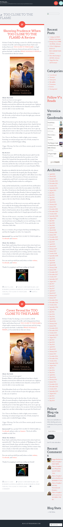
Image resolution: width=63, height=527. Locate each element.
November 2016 (53, 302)
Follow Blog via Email (52, 412)
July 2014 (51, 368)
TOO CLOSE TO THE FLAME (23, 47)
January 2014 (52, 382)
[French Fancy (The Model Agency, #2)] (61, 126)
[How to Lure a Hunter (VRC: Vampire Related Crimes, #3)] (61, 138)
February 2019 (53, 249)
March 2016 (52, 321)
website (34, 260)
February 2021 (53, 204)
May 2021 (52, 197)
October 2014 (53, 361)
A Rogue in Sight (52, 153)
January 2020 (52, 235)
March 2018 (52, 265)
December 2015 (53, 328)
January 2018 (52, 270)
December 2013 (53, 384)
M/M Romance (29, 289)
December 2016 (53, 300)
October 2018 (53, 253)
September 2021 (53, 188)
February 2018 (53, 267)
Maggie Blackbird (56, 459)
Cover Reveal (52, 75)
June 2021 (52, 195)
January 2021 (52, 207)
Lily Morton (51, 124)
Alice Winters (51, 139)
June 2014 (52, 370)
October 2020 (53, 214)
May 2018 (52, 260)
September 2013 (53, 391)
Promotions (52, 84)
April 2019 (52, 244)
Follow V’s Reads (54, 99)
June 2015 (52, 342)
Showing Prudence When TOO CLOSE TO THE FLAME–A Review (22, 34)
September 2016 (53, 307)
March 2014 (52, 377)
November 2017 (53, 274)
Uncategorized (53, 89)
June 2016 (52, 314)
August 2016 (52, 309)
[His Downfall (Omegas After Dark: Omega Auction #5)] (61, 132)
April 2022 (52, 174)
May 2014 (52, 372)
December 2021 (53, 181)
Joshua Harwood (16, 289)
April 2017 (52, 291)
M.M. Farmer (51, 131)
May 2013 (52, 400)
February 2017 (53, 295)
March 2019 (52, 246)
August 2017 (52, 281)
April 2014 (52, 375)
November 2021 (53, 183)
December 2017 (53, 272)
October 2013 (53, 389)
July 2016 (51, 312)
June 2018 (52, 258)
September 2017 (53, 279)
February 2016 (53, 323)
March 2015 (52, 349)
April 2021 (52, 200)
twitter (14, 263)
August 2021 (52, 190)
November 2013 (53, 386)
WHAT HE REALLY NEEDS (30, 51)
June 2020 (52, 223)
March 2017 (52, 293)
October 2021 (53, 186)
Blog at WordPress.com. (31, 523)
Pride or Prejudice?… (57, 466)
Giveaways (52, 77)
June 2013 (52, 398)
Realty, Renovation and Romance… (56, 487)
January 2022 (52, 179)
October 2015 (53, 333)
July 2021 (51, 193)
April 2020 (52, 228)
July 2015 (51, 340)
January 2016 (52, 326)
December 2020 (53, 209)
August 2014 (52, 365)
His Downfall (51, 129)
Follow (51, 437)
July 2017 (51, 284)
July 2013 (51, 396)
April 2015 (52, 347)
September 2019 (53, 239)
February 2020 (53, 232)
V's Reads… (4, 2)
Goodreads (5, 238)
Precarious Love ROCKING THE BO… (57, 497)
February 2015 (53, 351)
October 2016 (53, 305)
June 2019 (52, 242)
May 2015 (52, 344)
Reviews (51, 87)
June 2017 (52, 286)
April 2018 (52, 263)
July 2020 (51, 221)
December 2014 (53, 356)
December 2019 (53, 237)
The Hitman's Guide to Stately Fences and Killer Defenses (53, 145)
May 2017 (52, 288)
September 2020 (53, 216)
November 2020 (53, 211)
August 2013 (52, 393)
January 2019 (52, 251)
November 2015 (53, 330)
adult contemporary (26, 287)
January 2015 (52, 354)
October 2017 (53, 277)
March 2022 (52, 176)
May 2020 (52, 225)
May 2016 (52, 316)
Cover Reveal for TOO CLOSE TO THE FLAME (22, 312)
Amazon (14, 238)
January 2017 (52, 298)
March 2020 (52, 230)
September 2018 (53, 256)
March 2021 (52, 202)
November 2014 (53, 358)
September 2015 (53, 335)
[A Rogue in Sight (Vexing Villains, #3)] (61, 157)
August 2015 (52, 337)
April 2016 (52, 319)
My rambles (52, 82)
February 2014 (53, 379)
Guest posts (52, 80)
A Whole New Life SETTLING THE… (56, 471)
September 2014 (53, 363)
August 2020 (52, 218)
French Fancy (51, 122)
